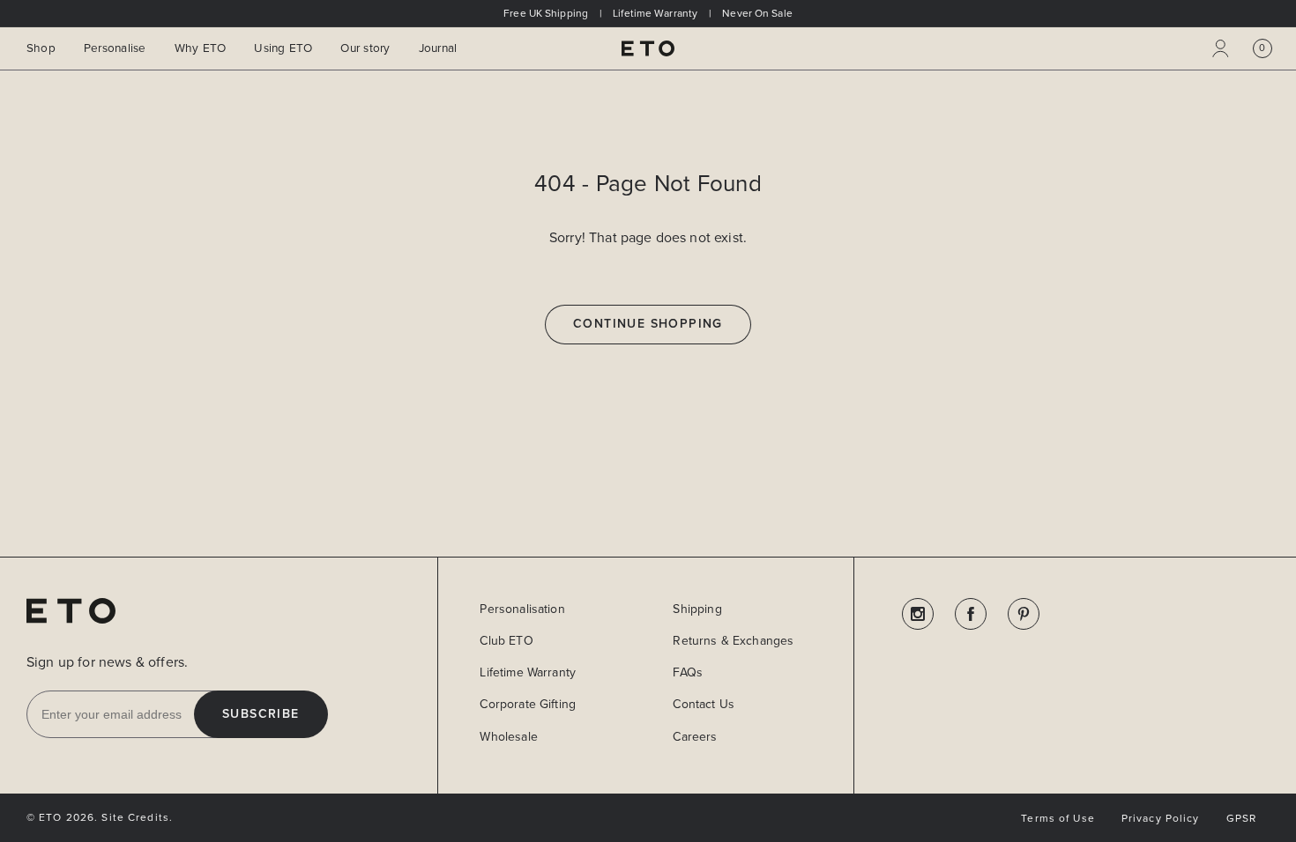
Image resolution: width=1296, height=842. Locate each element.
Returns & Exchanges (733, 641)
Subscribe (261, 714)
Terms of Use (1057, 818)
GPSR (1241, 818)
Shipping (697, 609)
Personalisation (522, 609)
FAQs (688, 672)
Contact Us (703, 704)
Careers (695, 737)
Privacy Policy (1160, 818)
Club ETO (506, 641)
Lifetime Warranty (528, 672)
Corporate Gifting (528, 704)
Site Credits (134, 817)
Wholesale (508, 737)
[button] (1262, 48)
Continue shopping (648, 324)
